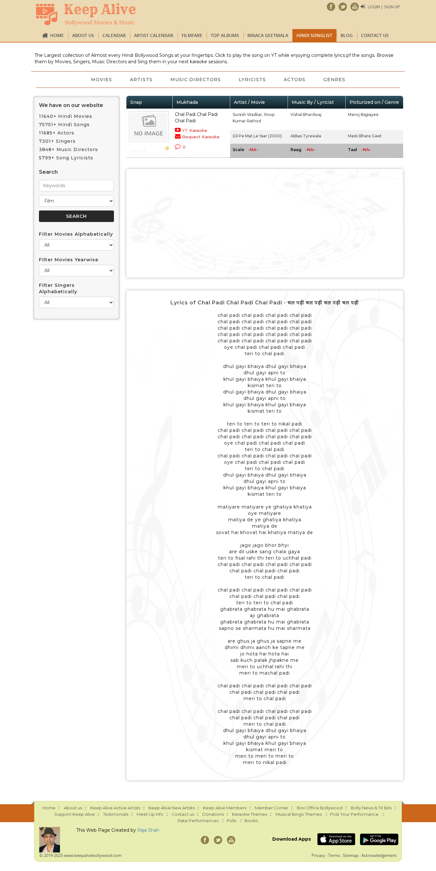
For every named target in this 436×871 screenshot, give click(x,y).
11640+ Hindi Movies (65, 116)
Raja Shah (148, 830)
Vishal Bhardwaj (305, 114)
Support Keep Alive (74, 814)
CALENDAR (114, 35)
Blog (347, 35)
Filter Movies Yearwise (68, 260)
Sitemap (350, 855)
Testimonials (115, 814)
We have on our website (71, 105)
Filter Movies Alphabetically (76, 234)
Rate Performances (198, 820)
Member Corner (272, 807)
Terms (334, 855)
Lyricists (252, 79)
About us (83, 35)
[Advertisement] (265, 223)
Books (251, 820)
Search (48, 172)
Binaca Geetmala (267, 35)
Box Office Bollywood (319, 807)
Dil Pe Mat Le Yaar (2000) (257, 136)
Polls (231, 820)
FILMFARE (192, 35)
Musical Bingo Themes (298, 814)
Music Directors (195, 79)
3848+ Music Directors (68, 149)
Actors (294, 79)
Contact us (375, 35)
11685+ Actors (56, 133)
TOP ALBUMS (225, 35)
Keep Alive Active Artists (115, 807)
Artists (141, 79)
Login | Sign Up (384, 7)
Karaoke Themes (249, 814)
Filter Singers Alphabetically (58, 288)
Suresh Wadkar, (248, 114)
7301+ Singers (57, 141)
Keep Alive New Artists (171, 807)
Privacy (318, 855)
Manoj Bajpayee (363, 114)
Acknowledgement (379, 855)
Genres (334, 79)
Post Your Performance (354, 814)
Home (57, 35)
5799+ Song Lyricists (66, 158)
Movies (101, 79)
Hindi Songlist (314, 35)
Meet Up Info (150, 814)
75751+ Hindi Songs (64, 124)
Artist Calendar (153, 35)
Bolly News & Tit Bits (371, 807)
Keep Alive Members (224, 807)
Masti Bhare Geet (365, 136)
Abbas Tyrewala (305, 136)
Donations (213, 814)
